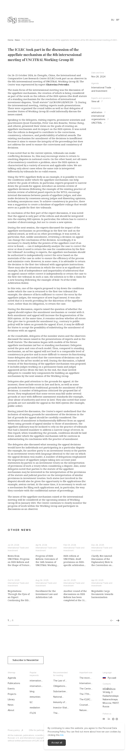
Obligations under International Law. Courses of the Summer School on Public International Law (61, 686)
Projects (12, 694)
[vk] (117, 719)
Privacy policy (14, 730)
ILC (31, 702)
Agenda (12, 677)
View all (95, 101)
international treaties (36, 680)
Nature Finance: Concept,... (84, 710)
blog (32, 691)
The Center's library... (86, 688)
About (11, 710)
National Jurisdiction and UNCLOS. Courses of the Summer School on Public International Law (61, 697)
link (62, 735)
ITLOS (33, 713)
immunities (35, 696)
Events (11, 688)
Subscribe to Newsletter (26, 660)
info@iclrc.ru (109, 688)
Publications (14, 683)
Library (11, 699)
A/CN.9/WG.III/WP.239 (61, 102)
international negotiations (36, 686)
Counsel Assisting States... (84, 705)
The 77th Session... (84, 694)
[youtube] (104, 719)
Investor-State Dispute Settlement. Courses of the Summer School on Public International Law (61, 707)
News (10, 704)
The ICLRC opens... (84, 699)
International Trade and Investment (101, 89)
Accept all (56, 742)
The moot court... (84, 678)
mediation (35, 707)
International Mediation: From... (85, 683)
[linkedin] (109, 719)
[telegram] (113, 719)
